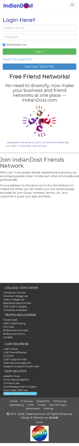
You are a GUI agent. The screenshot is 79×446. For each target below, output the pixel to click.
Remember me (16, 44)
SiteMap (48, 408)
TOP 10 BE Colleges (15, 306)
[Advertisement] (39, 243)
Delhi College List (13, 299)
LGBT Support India (15, 359)
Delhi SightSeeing (14, 323)
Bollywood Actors (14, 333)
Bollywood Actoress (15, 330)
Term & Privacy (58, 404)
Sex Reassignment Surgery (19, 386)
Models (7, 337)
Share (39, 422)
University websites (15, 310)
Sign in (39, 51)
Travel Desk (10, 319)
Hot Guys (8, 326)
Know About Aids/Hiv (16, 379)
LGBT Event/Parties (14, 352)
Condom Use (11, 383)
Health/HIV (42, 401)
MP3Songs (60, 401)
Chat (31, 404)
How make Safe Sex (15, 390)
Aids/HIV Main (11, 376)
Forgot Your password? (17, 59)
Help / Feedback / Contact (20, 393)
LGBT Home (10, 348)
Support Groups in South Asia (21, 366)
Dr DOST (8, 355)
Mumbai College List (15, 296)
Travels (41, 404)
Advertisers (33, 408)
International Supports (17, 362)
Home (13, 401)
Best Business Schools (17, 303)
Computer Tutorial (14, 292)
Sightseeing (16, 404)
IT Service (27, 401)
